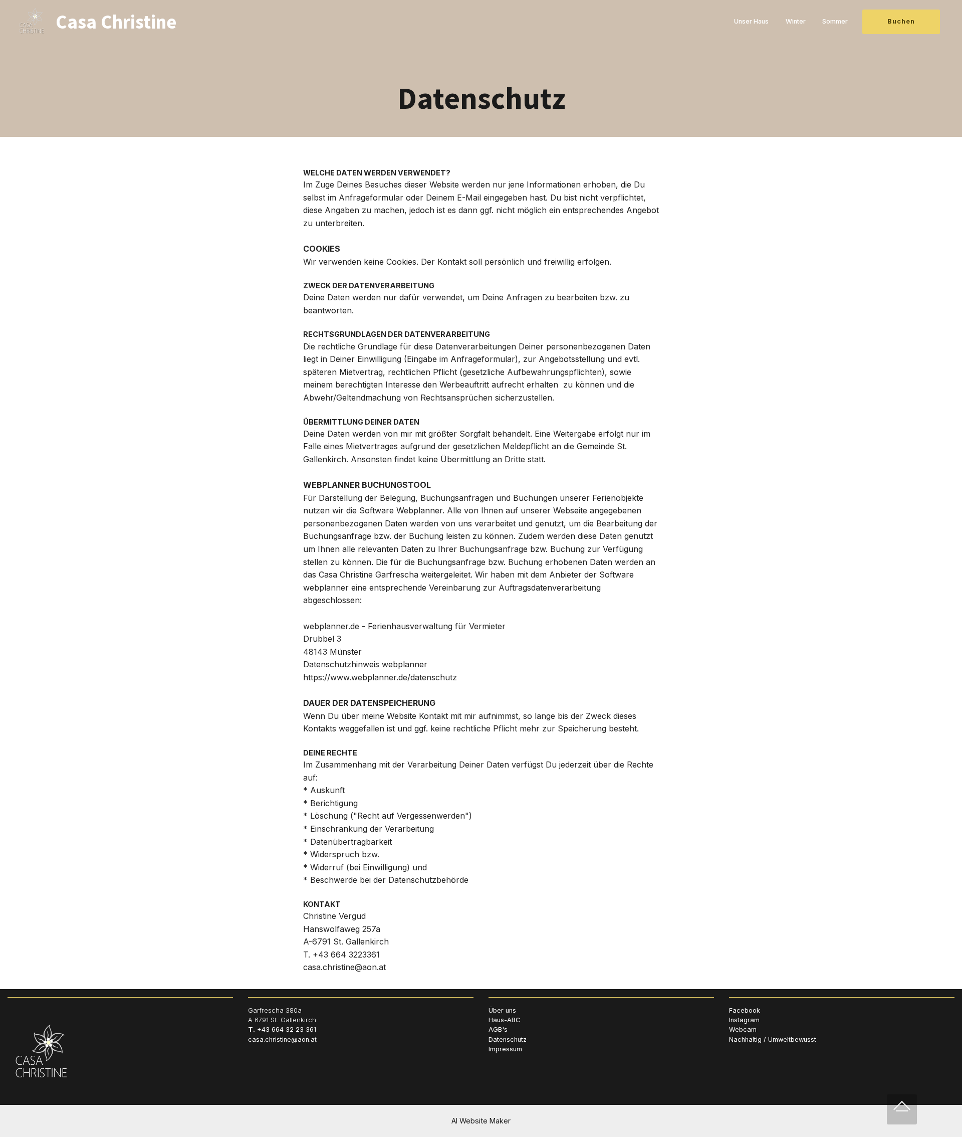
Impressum (505, 1049)
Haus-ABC (504, 1020)
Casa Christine (116, 22)
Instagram (744, 1020)
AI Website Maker (481, 1120)
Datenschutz (508, 1039)
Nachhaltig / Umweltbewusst (772, 1039)
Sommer (835, 22)
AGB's (498, 1029)
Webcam (743, 1029)
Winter (796, 22)
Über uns (502, 1010)
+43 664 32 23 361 (286, 1029)
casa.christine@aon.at (282, 1039)
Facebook (744, 1010)
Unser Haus (751, 22)
